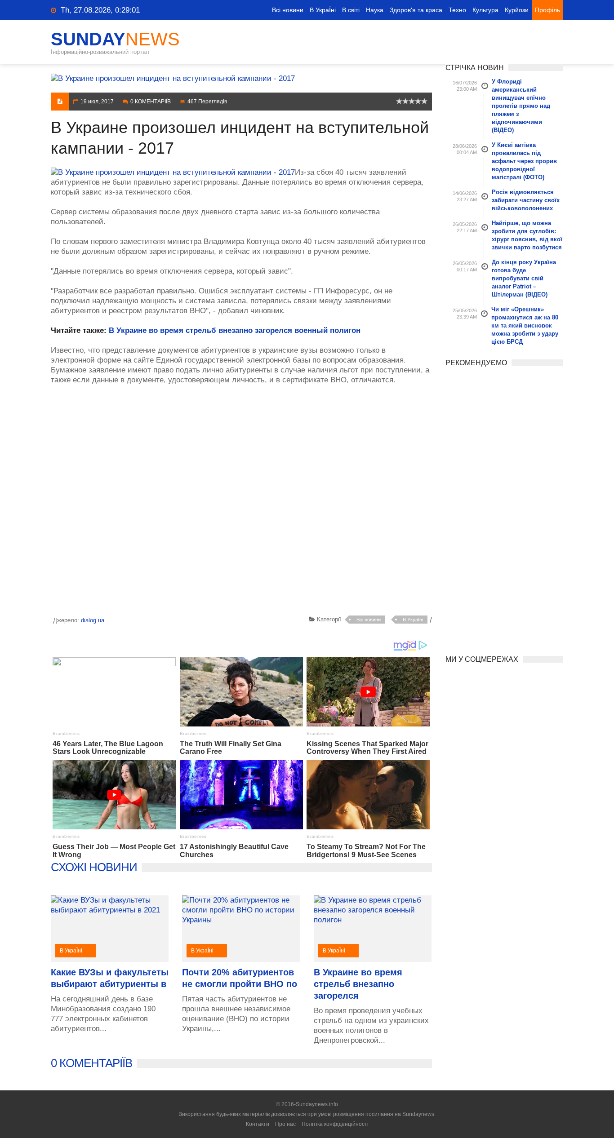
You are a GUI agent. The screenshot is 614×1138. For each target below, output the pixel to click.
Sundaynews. (419, 1114)
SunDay (115, 39)
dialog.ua (92, 620)
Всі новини (287, 9)
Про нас (285, 1124)
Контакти (257, 1124)
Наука (374, 9)
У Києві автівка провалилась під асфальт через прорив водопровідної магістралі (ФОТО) (524, 161)
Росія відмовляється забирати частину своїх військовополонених (526, 200)
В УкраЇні (323, 9)
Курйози (517, 9)
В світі (351, 9)
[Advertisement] (241, 502)
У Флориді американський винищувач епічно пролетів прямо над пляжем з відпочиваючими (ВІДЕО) (521, 105)
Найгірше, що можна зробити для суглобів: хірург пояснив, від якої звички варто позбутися (527, 235)
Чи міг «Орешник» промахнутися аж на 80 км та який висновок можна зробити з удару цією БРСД (524, 325)
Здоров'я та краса (416, 9)
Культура (485, 9)
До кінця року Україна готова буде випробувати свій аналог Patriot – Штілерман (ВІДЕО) (524, 278)
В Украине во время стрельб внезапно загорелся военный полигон (234, 330)
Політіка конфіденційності (335, 1124)
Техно (457, 9)
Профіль (547, 9)
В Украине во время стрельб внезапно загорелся (358, 984)
